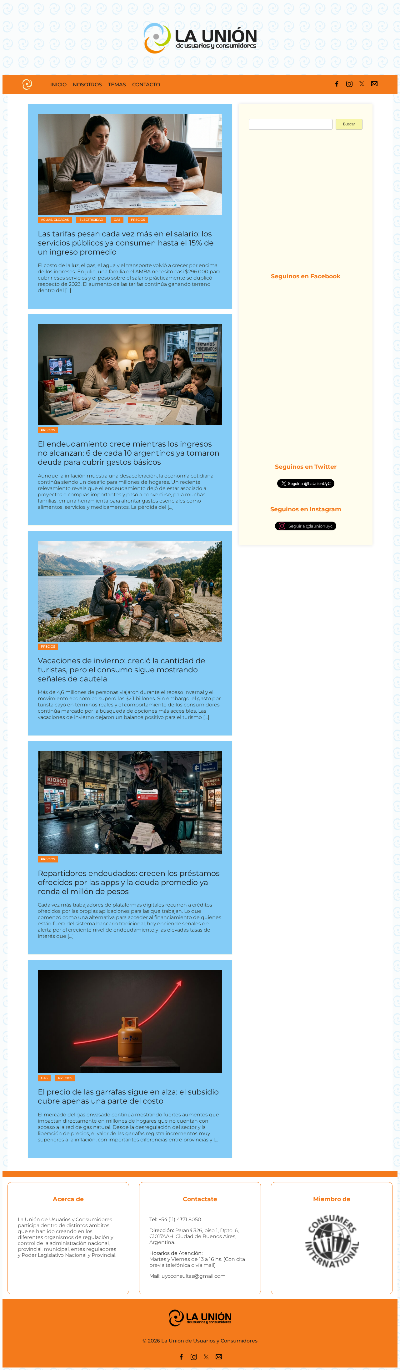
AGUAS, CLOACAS (55, 219)
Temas (117, 85)
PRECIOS (138, 219)
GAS (117, 219)
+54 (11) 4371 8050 (179, 1219)
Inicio (58, 85)
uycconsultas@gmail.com (194, 1276)
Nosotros (87, 85)
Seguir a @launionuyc (310, 525)
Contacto (146, 85)
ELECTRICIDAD (91, 219)
